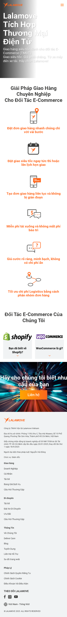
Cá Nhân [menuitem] (8, 474)
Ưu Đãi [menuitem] (7, 514)
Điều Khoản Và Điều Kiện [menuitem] (16, 583)
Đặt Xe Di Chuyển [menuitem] (12, 508)
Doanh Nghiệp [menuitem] (11, 468)
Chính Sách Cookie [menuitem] (13, 578)
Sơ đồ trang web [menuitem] (12, 559)
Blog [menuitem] (6, 543)
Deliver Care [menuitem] (9, 538)
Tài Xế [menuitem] (7, 479)
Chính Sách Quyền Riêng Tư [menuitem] (17, 573)
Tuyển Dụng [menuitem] (9, 549)
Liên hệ (34, 395)
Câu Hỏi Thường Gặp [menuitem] (14, 489)
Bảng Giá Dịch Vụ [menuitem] (12, 484)
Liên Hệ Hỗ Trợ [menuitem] (11, 554)
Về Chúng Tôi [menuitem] (10, 533)
